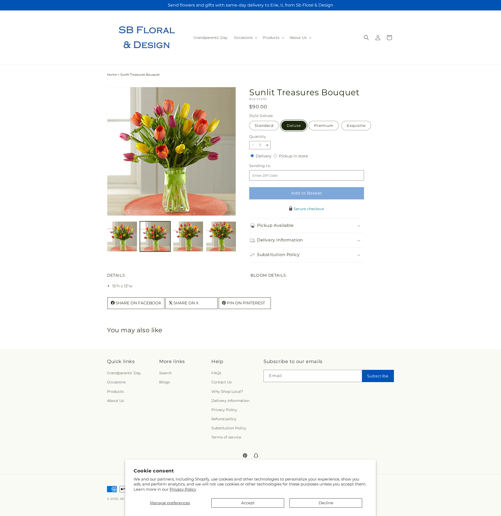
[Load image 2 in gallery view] (155, 236)
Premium (323, 125)
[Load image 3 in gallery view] (188, 236)
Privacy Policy (183, 489)
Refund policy (223, 419)
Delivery (264, 155)
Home (112, 74)
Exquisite (356, 125)
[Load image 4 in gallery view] (221, 236)
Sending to (267, 166)
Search (165, 373)
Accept (248, 502)
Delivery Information (230, 400)
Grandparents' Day (124, 373)
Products (115, 391)
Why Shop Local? (227, 391)
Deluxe (294, 125)
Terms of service (226, 437)
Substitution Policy (228, 428)
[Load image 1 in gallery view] (122, 236)
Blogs (164, 382)
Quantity (257, 136)
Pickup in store (293, 155)
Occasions (116, 382)
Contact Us (221, 382)
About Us (115, 400)
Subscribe (378, 375)
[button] (245, 37)
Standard (264, 125)
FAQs (216, 373)
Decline (326, 502)
